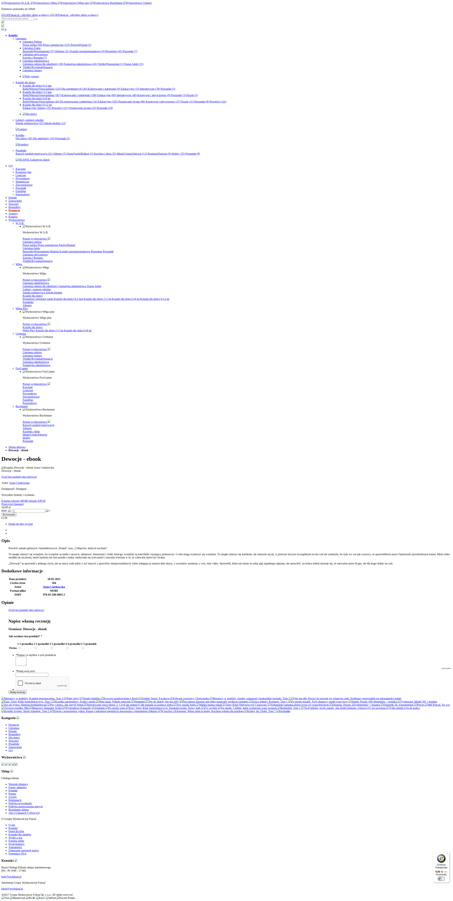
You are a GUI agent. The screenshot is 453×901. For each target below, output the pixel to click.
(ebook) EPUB (37, 500)
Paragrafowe (30, 403)
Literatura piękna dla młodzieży (43, 64)
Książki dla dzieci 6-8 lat (126, 298)
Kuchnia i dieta (105, 153)
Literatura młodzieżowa (36, 283)
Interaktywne (150, 88)
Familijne (28, 399)
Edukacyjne (130, 88)
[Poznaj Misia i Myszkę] (30, 114)
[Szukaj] (36, 19)
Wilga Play (29, 330)
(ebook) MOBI (20, 500)
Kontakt (13, 790)
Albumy (59, 153)
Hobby (178, 153)
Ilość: (4, 510)
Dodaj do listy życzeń (20, 523)
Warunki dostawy (18, 784)
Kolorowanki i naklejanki (104, 88)
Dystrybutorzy (16, 844)
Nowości (13, 740)
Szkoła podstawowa (29, 123)
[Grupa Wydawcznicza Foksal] (49, 14)
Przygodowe (30, 393)
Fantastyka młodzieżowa (80, 64)
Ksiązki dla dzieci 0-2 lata (69, 298)
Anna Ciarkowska (19, 482)
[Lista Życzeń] (2, 25)
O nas (11, 824)
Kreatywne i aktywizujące (153, 95)
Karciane (28, 387)
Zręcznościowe (31, 396)
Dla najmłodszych (74, 88)
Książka (6, 500)
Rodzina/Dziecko (159, 153)
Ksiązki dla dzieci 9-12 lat (154, 298)
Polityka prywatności (20, 803)
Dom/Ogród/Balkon (80, 153)
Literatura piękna (32, 241)
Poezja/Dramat (81, 44)
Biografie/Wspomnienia (39, 51)
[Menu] (447, 854)
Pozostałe (130, 51)
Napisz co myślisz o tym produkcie (36, 655)
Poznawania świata (82, 107)
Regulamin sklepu (18, 809)
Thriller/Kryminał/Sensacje (38, 261)
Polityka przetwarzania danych (25, 806)
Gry (10, 750)
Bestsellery (14, 734)
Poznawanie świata (131, 101)
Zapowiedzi (15, 747)
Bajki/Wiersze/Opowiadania (42, 88)
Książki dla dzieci (32, 295)
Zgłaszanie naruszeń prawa (23, 850)
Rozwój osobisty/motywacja (34, 153)
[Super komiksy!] (22, 144)
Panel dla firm (16, 831)
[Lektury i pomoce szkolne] (21, 129)
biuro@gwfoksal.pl (12, 888)
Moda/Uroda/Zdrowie (132, 153)
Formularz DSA (17, 853)
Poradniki (28, 302)
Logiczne (28, 390)
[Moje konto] (2, 22)
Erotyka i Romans (35, 57)
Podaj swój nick (25, 671)
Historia (62, 51)
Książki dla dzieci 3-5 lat (98, 298)
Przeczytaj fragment (12, 504)
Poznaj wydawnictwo (35, 238)
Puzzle (192, 95)
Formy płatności (17, 787)
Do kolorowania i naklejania (78, 101)
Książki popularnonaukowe (87, 51)
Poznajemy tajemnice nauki (38, 298)
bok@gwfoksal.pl (11, 876)
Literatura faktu (31, 248)
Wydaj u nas (15, 837)
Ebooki (12, 731)
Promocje (13, 724)
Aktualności (15, 847)
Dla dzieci (24, 138)
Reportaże (113, 51)
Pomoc (12, 793)
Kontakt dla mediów (19, 834)
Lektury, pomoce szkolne (37, 289)
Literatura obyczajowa (35, 254)
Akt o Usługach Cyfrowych (24, 812)
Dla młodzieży (44, 138)
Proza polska (32, 44)
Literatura (13, 728)
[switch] (441, 879)
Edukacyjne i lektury (37, 107)
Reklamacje (15, 800)
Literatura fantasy (32, 355)
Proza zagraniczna (56, 44)
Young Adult (133, 64)
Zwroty (12, 796)
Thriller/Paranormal (110, 64)
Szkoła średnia (55, 123)
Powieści (218, 101)
